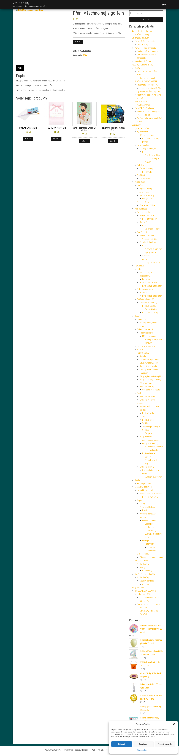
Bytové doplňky (143, 145)
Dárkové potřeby (149, 306)
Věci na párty (21, 3)
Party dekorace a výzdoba (145, 48)
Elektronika (139, 265)
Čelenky (145, 584)
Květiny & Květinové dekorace (146, 41)
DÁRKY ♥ (138, 68)
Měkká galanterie (149, 336)
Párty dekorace (148, 453)
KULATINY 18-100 (144, 594)
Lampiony (144, 373)
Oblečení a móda (141, 560)
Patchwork (149, 544)
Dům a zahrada (140, 209)
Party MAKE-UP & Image (144, 108)
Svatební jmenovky (147, 400)
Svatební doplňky (147, 386)
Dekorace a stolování (141, 38)
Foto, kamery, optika (145, 289)
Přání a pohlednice (147, 507)
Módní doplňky (143, 564)
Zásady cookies (142, 750)
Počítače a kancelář (145, 299)
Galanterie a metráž (145, 329)
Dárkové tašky (151, 309)
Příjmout (121, 744)
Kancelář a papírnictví (143, 487)
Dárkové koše (148, 420)
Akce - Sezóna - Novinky (142, 31)
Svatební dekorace (147, 396)
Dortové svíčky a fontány (150, 359)
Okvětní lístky (142, 44)
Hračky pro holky (144, 483)
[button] (173, 724)
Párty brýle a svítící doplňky (151, 376)
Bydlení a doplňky (141, 128)
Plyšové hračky (146, 188)
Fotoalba (146, 279)
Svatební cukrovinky (153, 477)
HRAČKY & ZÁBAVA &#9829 (145, 81)
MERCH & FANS (140, 101)
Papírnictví (141, 500)
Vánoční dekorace (149, 239)
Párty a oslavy (143, 353)
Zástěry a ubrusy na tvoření (151, 557)
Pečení (145, 152)
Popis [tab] (19, 68)
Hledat (146, 19)
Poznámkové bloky (150, 312)
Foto (139, 269)
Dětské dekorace (147, 135)
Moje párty (136, 125)
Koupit (78, 41)
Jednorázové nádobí (148, 366)
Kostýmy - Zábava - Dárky (142, 65)
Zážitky (145, 423)
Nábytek (140, 165)
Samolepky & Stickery (143, 61)
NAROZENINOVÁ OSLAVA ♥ (145, 591)
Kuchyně (143, 222)
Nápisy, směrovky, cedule (147, 51)
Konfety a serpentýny (149, 369)
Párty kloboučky (151, 450)
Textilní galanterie (147, 333)
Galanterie (141, 319)
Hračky (140, 185)
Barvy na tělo (147, 198)
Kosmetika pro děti (147, 78)
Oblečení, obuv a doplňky (144, 574)
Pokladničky (147, 172)
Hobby (137, 316)
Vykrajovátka (150, 252)
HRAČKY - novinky (141, 34)
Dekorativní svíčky (149, 219)
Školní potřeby (143, 202)
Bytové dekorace (144, 131)
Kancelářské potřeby (148, 302)
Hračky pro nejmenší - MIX (148, 85)
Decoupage (149, 524)
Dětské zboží (139, 182)
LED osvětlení (145, 178)
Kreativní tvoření (144, 192)
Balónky (143, 356)
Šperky (142, 567)
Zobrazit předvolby (165, 744)
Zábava (140, 403)
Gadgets (148, 433)
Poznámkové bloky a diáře (151, 493)
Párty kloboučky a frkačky (150, 379)
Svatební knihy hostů (151, 389)
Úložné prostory (146, 168)
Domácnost (142, 232)
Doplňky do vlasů (147, 581)
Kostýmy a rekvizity (150, 443)
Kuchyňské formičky (153, 249)
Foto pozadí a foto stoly (152, 286)
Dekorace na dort (152, 229)
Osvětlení (141, 175)
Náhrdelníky (147, 570)
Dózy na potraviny (152, 262)
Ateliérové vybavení (148, 292)
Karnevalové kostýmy (146, 346)
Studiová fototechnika (149, 282)
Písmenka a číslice (147, 205)
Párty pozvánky (146, 383)
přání (82, 24)
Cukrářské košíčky (152, 155)
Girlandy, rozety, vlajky (149, 363)
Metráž (140, 349)
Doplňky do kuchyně (148, 148)
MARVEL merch (143, 105)
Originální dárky (146, 416)
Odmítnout (143, 744)
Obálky (142, 503)
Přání (85, 55)
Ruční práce (147, 540)
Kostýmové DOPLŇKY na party (147, 91)
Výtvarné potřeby (147, 195)
